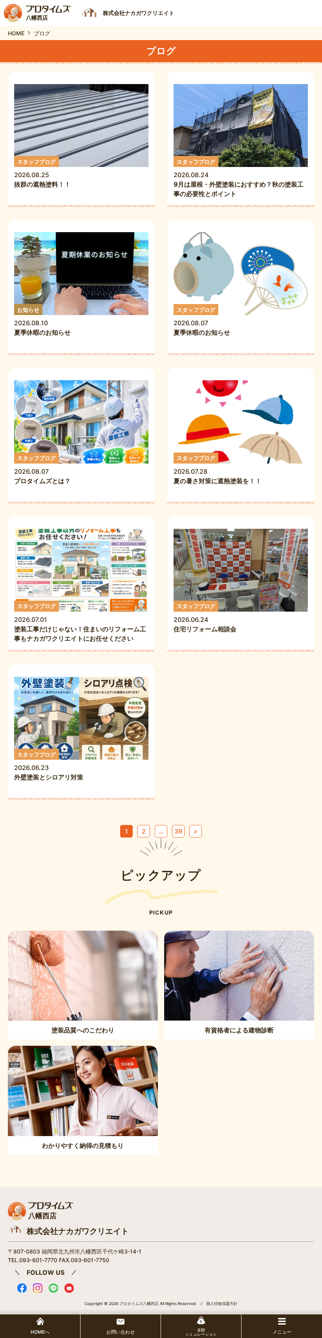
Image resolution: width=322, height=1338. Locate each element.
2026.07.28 (218, 470)
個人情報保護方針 (222, 1303)
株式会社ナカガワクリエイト (78, 1231)
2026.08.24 (239, 178)
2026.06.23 (48, 766)
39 (178, 831)
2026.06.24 (208, 618)
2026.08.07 (202, 321)
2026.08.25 (42, 173)
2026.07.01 (80, 622)
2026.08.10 (42, 321)
